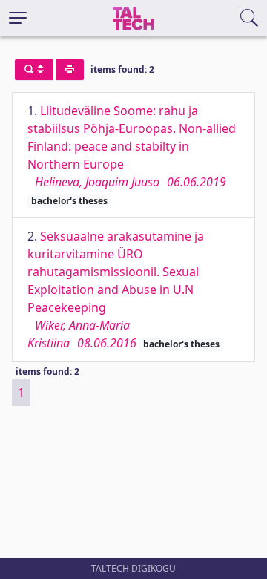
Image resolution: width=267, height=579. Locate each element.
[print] (70, 69)
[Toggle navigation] (18, 18)
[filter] (34, 69)
